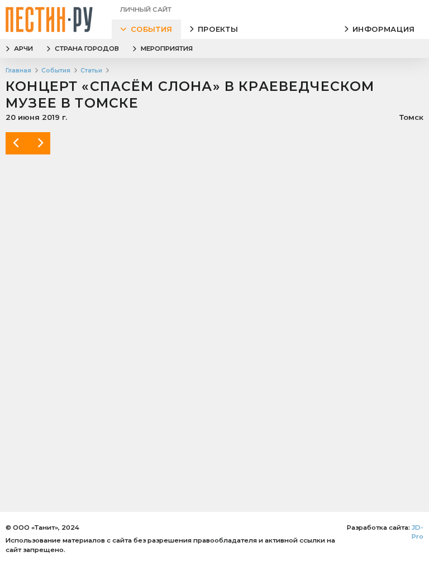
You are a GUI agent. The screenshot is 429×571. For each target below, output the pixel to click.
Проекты (218, 29)
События (152, 29)
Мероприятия (167, 48)
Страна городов (87, 48)
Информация (384, 29)
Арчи (23, 48)
